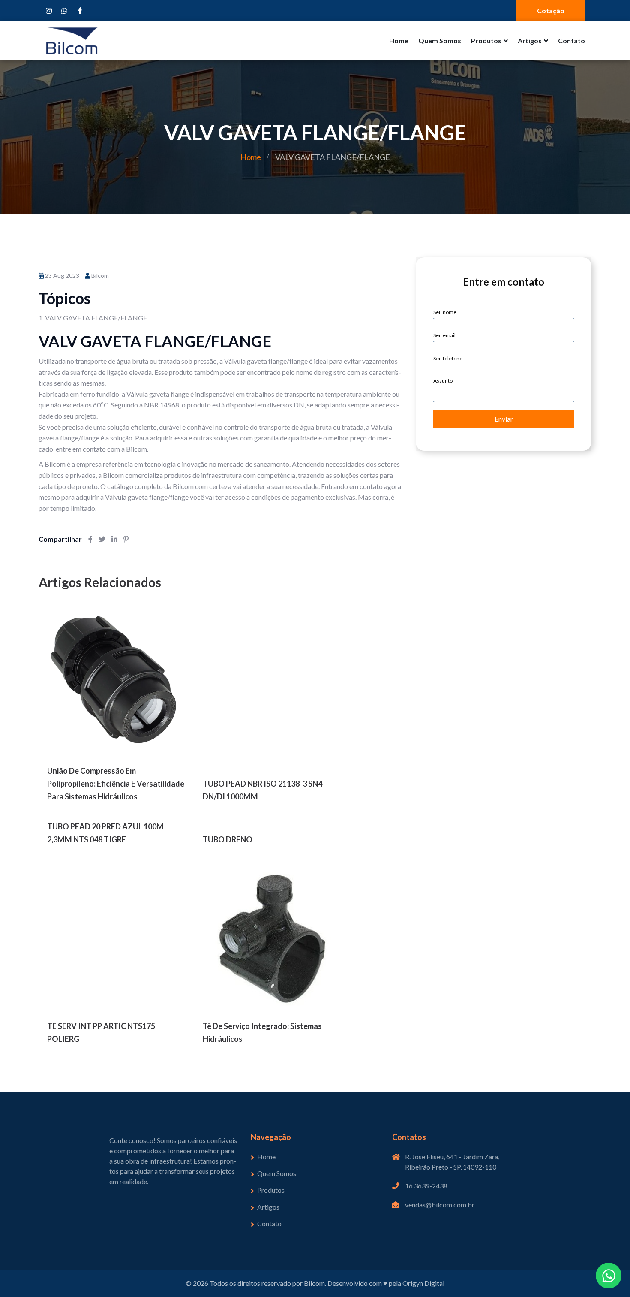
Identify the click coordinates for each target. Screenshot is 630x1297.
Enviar (504, 419)
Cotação (550, 10)
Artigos (530, 40)
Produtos (486, 40)
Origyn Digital (423, 1283)
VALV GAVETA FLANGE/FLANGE (96, 318)
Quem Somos (439, 40)
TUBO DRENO (227, 839)
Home (398, 40)
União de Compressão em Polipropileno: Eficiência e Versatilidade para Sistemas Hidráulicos (115, 783)
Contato (571, 40)
